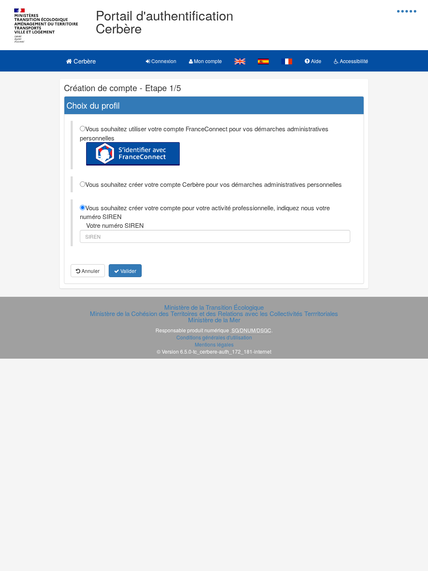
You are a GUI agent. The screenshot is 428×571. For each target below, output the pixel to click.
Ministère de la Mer (214, 319)
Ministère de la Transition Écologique (214, 307)
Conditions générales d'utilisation (214, 337)
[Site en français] (286, 60)
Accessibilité (353, 60)
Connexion (163, 60)
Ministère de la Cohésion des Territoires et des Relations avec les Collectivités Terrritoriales (214, 313)
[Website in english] (240, 60)
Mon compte (207, 60)
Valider (127, 270)
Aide (315, 60)
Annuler (89, 270)
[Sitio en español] (263, 60)
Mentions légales (214, 344)
